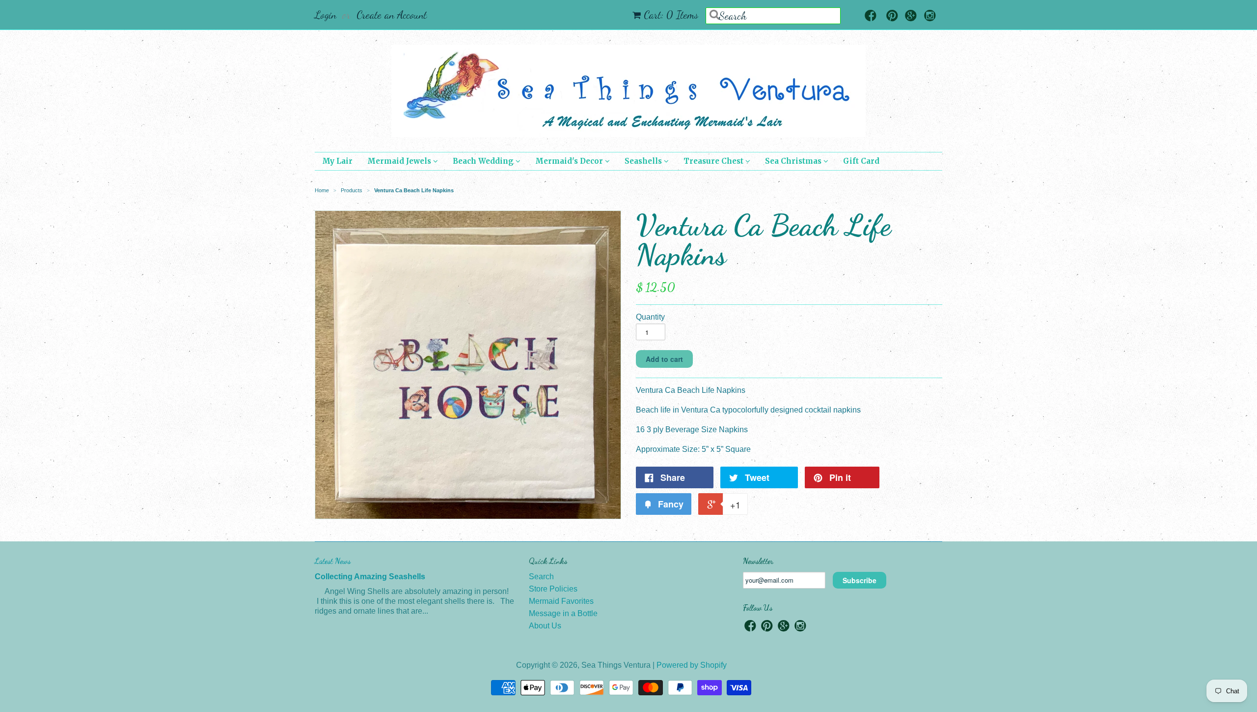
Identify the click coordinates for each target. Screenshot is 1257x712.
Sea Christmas (794, 161)
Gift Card (861, 161)
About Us (545, 626)
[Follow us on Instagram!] (930, 16)
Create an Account (391, 14)
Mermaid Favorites (561, 601)
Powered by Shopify (691, 665)
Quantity (650, 317)
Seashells (644, 161)
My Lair (337, 161)
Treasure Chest (714, 161)
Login (325, 14)
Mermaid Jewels (400, 161)
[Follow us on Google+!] (911, 16)
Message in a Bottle (563, 613)
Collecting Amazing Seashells (370, 576)
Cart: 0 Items (671, 14)
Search (541, 576)
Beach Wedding (484, 161)
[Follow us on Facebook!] (870, 16)
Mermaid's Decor (570, 161)
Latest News (333, 560)
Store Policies (553, 589)
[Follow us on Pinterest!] (892, 16)
